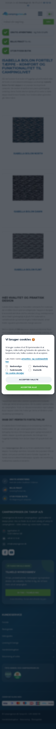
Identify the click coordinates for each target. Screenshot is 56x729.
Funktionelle (16, 370)
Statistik (37, 370)
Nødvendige (16, 366)
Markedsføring (40, 366)
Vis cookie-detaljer (15, 373)
